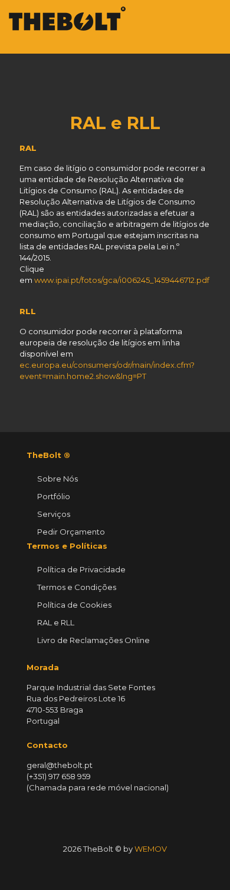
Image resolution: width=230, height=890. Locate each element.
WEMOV (150, 848)
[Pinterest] (123, 869)
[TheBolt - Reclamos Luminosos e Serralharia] (67, 17)
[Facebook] (91, 869)
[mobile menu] (214, 18)
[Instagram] (139, 869)
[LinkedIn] (107, 869)
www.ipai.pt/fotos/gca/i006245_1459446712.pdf (121, 280)
